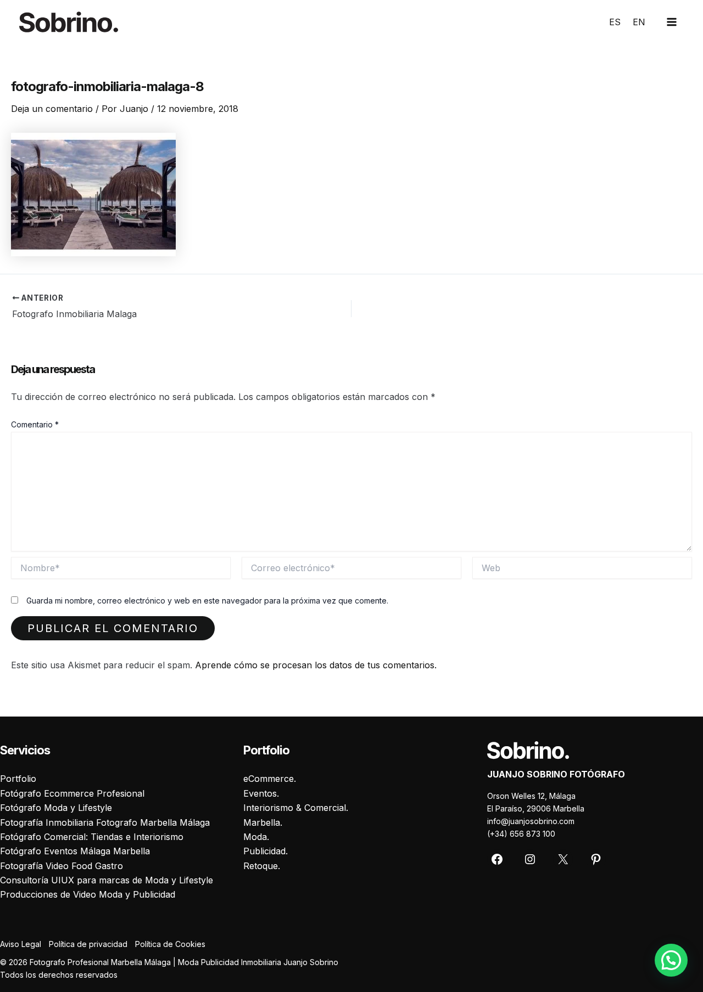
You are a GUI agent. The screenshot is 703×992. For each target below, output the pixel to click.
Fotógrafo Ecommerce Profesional (72, 793)
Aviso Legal (20, 944)
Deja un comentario (52, 108)
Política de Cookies (170, 944)
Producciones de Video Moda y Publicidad (87, 894)
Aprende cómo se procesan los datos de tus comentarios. (316, 665)
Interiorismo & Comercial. (295, 807)
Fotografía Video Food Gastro (61, 865)
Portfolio (18, 778)
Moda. (256, 836)
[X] (563, 859)
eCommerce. (269, 778)
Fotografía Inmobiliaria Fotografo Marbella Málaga (105, 822)
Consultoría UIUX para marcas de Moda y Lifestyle (106, 880)
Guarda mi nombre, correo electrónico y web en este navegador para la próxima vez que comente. (207, 600)
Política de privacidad (88, 944)
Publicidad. (265, 851)
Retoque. (261, 865)
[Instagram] (530, 859)
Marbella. (262, 822)
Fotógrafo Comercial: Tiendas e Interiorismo (91, 836)
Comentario (35, 424)
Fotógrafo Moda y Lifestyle (56, 807)
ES (615, 21)
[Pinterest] (596, 859)
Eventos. (261, 793)
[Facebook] (497, 859)
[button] (671, 960)
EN (639, 21)
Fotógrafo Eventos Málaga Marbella (75, 851)
